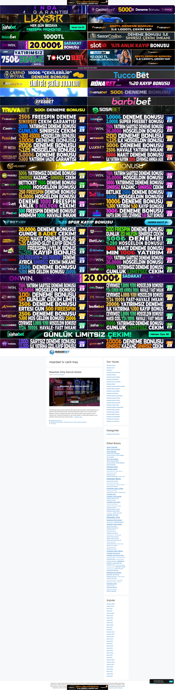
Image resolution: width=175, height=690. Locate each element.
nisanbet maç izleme (112, 533)
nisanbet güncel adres (114, 524)
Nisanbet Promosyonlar (56, 420)
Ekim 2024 (109, 627)
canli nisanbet (111, 451)
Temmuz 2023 (111, 662)
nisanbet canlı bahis (111, 500)
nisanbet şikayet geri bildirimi (112, 589)
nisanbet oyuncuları (120, 543)
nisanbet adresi (112, 469)
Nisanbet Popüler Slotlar (113, 398)
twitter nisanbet (111, 591)
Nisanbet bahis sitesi (115, 488)
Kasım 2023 (110, 652)
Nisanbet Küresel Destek (113, 402)
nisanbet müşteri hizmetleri (113, 538)
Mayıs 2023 (110, 666)
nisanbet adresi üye (118, 471)
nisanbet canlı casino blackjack (112, 504)
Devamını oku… (78, 417)
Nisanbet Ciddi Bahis (112, 393)
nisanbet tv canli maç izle (114, 563)
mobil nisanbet (111, 464)
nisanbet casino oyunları (113, 509)
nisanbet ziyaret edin (121, 576)
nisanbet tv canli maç (82, 422)
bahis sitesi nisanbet (113, 449)
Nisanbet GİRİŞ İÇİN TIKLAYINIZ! (87, 68)
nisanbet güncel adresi (112, 526)
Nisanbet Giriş (111, 367)
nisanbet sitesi (111, 559)
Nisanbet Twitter (120, 566)
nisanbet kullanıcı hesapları (111, 531)
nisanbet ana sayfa (111, 474)
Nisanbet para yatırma (112, 548)
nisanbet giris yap (112, 515)
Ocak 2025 (110, 620)
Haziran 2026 (110, 606)
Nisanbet (109, 370)
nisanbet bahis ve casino (112, 492)
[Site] (43, 119)
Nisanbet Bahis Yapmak (113, 388)
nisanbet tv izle (111, 564)
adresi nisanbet (112, 447)
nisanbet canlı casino (113, 502)
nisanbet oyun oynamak (112, 545)
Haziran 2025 (110, 613)
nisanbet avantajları (121, 476)
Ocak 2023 (110, 676)
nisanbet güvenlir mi (111, 529)
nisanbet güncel (118, 522)
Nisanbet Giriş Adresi (114, 520)
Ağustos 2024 (110, 632)
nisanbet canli (111, 494)
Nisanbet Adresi (111, 365)
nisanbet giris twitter (117, 512)
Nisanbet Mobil (111, 384)
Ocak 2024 (110, 648)
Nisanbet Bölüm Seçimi (113, 414)
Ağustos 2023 (110, 659)
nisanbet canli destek (114, 496)
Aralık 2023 (110, 650)
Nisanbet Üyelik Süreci (112, 578)
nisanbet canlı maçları (111, 507)
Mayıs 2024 (110, 638)
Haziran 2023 (110, 664)
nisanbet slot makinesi (120, 559)
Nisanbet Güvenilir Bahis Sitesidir (116, 386)
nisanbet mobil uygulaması (113, 536)
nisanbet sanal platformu (111, 557)
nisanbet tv (120, 561)
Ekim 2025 (109, 608)
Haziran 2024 (110, 636)
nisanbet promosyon (113, 553)
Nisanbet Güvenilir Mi (112, 528)
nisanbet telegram (111, 561)
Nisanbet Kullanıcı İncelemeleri (115, 407)
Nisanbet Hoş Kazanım (113, 419)
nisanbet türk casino (110, 568)
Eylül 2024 (109, 629)
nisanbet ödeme (120, 580)
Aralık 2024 (110, 622)
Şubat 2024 (110, 645)
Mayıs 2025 (110, 615)
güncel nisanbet (111, 462)
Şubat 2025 (110, 618)
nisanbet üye (119, 581)
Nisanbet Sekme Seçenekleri (114, 395)
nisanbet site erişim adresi (120, 557)
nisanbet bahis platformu (112, 486)
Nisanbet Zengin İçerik (113, 405)
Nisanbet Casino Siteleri (113, 377)
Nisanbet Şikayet (112, 587)
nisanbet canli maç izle (113, 498)
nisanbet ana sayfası (112, 476)
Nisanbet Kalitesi (111, 374)
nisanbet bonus (121, 492)
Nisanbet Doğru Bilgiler (113, 412)
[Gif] (87, 166)
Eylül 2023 (109, 657)
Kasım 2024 (110, 625)
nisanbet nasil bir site (111, 543)
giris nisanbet (110, 457)
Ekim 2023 (109, 655)
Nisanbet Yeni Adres (114, 572)
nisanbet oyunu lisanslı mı (111, 547)
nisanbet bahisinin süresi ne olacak (113, 482)
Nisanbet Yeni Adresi (113, 574)
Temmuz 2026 (111, 604)
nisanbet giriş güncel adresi (57, 422)
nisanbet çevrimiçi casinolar (111, 580)
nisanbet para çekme (115, 551)
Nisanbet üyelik (112, 583)
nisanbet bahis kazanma (111, 484)
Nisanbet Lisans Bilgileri (113, 391)
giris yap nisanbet (112, 459)
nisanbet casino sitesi (113, 511)
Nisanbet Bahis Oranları (113, 409)
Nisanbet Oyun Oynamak (113, 381)
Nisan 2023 (110, 669)
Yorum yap (53, 423)
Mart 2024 (109, 643)
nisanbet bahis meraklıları (120, 484)
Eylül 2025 (109, 611)
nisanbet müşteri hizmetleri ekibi (114, 540)
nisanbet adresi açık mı (111, 471)
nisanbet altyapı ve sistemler (112, 472)
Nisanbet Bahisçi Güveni (113, 400)
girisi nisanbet (120, 455)
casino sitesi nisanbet (113, 453)
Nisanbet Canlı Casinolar (113, 372)
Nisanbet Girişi (110, 522)
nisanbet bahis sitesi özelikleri (112, 490)
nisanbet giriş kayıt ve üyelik (70, 422)
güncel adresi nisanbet (113, 461)
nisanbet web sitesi (118, 568)
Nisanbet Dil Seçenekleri (113, 416)
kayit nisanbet (120, 463)
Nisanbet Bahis (114, 478)
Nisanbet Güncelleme (112, 379)
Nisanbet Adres (112, 467)
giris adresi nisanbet (111, 455)
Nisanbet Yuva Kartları (113, 421)
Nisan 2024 (110, 641)
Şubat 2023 (110, 673)
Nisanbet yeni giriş (112, 576)
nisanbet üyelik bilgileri (111, 585)
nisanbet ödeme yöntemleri (111, 581)
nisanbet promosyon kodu (115, 555)
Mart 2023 (109, 671)
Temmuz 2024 (111, 634)
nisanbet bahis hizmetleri (112, 481)
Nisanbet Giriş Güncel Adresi (65, 372)
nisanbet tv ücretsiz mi (111, 566)
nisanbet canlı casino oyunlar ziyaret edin (114, 505)
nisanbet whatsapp (112, 570)
